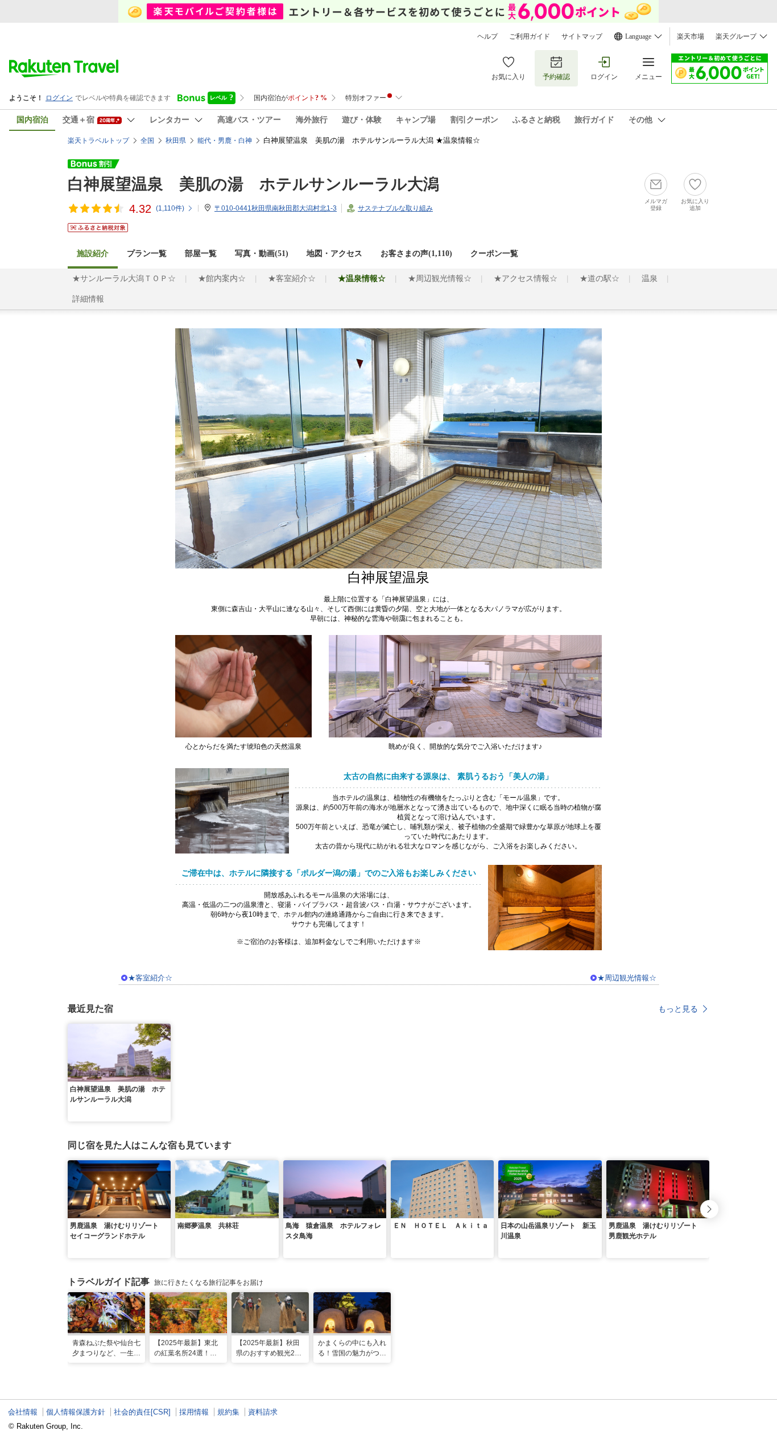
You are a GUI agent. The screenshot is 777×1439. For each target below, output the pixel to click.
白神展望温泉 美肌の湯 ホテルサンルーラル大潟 (253, 184)
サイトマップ (581, 36)
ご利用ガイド (529, 36)
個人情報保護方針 (75, 1412)
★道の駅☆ (599, 278)
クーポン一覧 (494, 253)
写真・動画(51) (261, 253)
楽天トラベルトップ (98, 141)
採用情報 (194, 1412)
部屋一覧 (201, 253)
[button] (164, 1030)
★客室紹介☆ (292, 278)
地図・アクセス (334, 253)
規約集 (228, 1412)
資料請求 (263, 1412)
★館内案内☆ (222, 278)
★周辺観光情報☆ (440, 278)
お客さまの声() (416, 253)
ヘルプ (487, 36)
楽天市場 (690, 36)
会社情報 (23, 1412)
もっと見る (678, 1008)
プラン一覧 (147, 253)
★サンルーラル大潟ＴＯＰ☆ (124, 278)
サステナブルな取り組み (395, 208)
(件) (170, 208)
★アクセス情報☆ (525, 278)
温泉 (650, 278)
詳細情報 (88, 299)
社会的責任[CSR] (142, 1412)
